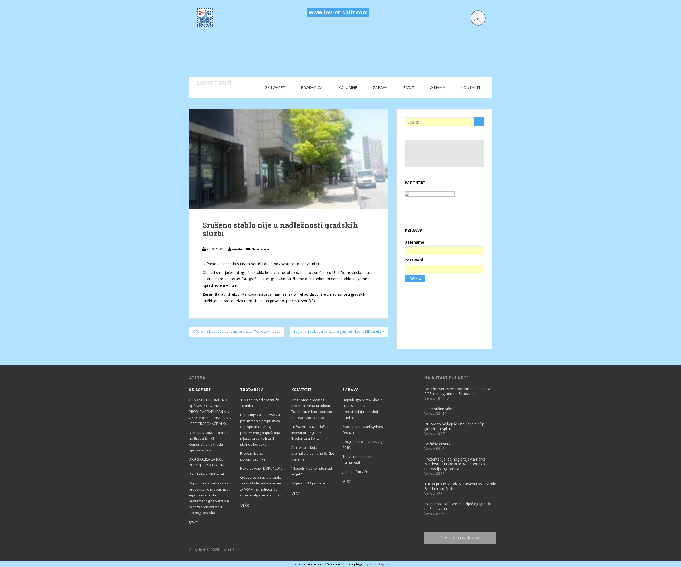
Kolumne (347, 87)
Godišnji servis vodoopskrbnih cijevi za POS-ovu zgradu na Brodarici (457, 391)
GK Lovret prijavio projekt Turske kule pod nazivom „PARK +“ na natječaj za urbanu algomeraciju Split (260, 486)
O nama (437, 87)
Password (414, 259)
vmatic (237, 249)
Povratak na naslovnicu (460, 537)
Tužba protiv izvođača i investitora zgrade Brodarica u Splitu (309, 432)
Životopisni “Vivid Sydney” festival (363, 429)
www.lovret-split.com (338, 12)
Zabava (380, 87)
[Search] (479, 121)
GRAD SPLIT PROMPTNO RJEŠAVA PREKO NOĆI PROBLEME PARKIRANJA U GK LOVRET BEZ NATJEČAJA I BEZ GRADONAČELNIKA (210, 411)
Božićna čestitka (438, 443)
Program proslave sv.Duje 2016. (363, 444)
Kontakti (470, 87)
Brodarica (311, 87)
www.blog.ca (378, 564)
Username (414, 242)
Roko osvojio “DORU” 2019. (261, 468)
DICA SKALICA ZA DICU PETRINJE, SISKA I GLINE (207, 462)
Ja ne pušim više (355, 471)
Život (408, 87)
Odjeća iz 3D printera (308, 483)
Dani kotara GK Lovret (206, 474)
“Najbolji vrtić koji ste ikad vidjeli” (311, 471)
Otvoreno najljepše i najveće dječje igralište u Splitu (454, 426)
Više (193, 522)
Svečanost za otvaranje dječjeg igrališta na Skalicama (458, 506)
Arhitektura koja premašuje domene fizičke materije (312, 453)
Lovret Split (214, 83)
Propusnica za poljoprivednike (252, 456)
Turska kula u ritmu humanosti (358, 459)
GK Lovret (275, 87)
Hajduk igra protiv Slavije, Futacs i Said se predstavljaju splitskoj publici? (363, 408)
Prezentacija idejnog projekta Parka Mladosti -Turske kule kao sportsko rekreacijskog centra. (311, 408)
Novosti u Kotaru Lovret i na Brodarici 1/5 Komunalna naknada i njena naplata (208, 441)
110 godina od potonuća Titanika (259, 402)
